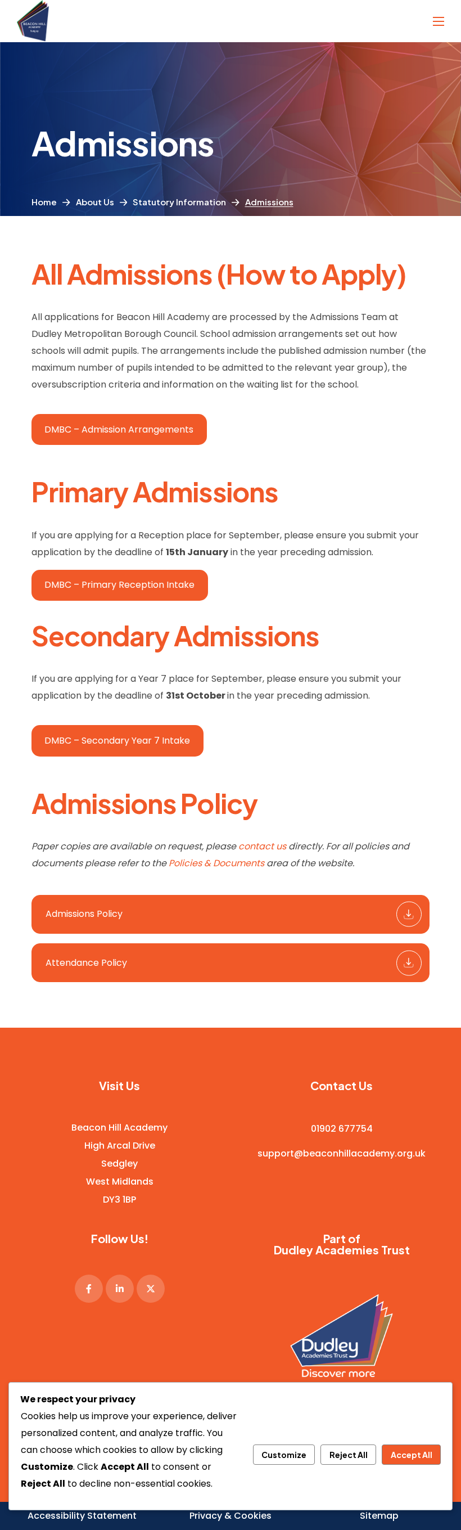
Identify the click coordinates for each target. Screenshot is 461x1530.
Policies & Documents (216, 863)
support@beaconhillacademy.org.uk (341, 1152)
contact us (262, 846)
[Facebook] (89, 1288)
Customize (283, 1455)
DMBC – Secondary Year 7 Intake (117, 740)
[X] (151, 1288)
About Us (95, 201)
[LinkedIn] (120, 1288)
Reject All (348, 1455)
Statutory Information (179, 201)
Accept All (411, 1455)
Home (44, 201)
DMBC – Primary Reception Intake (119, 584)
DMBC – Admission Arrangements (118, 429)
